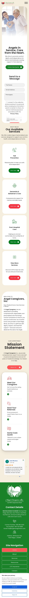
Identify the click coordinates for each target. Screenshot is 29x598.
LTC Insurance (14, 566)
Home (14, 550)
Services (14, 558)
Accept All (14, 586)
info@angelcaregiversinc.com (16, 528)
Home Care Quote (13, 67)
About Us (13, 367)
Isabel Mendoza (14, 460)
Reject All (14, 594)
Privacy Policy (14, 113)
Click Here (13, 170)
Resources (14, 562)
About (14, 554)
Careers (14, 571)
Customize (14, 590)
